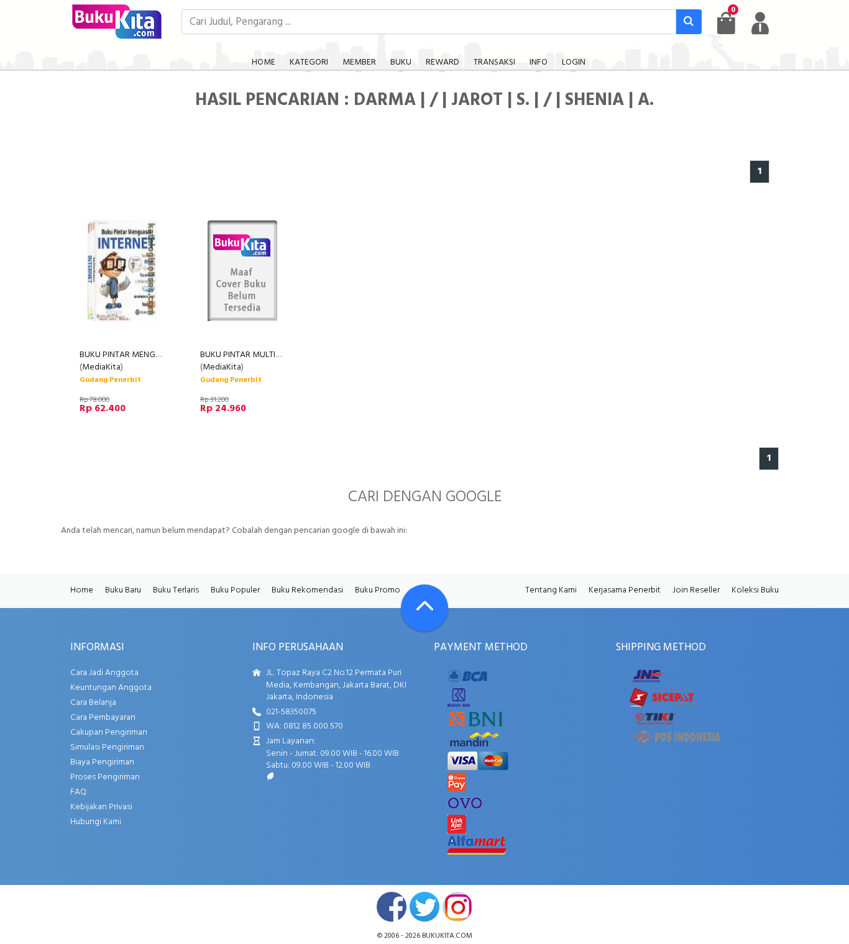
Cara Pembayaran (102, 717)
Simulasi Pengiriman (107, 747)
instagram (457, 906)
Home (81, 590)
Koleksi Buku (755, 590)
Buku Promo (377, 590)
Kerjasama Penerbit (625, 590)
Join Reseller (696, 590)
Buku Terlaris (176, 590)
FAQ (78, 792)
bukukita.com (447, 936)
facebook (391, 906)
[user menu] (760, 23)
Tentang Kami (551, 590)
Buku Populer (235, 590)
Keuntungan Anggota (111, 688)
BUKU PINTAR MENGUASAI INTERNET (148, 355)
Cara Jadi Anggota (104, 673)
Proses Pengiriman (105, 777)
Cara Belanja (93, 703)
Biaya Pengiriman (102, 762)
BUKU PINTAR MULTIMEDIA (250, 355)
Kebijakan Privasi (101, 807)
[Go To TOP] (424, 608)
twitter (424, 906)
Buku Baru (123, 590)
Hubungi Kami (95, 822)
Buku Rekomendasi (307, 590)
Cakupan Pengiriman (108, 732)
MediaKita (101, 367)
